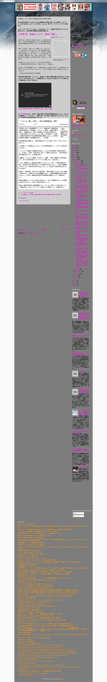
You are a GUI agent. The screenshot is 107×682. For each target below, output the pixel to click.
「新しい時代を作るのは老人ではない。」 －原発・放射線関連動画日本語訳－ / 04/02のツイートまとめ (45, 578)
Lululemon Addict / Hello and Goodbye (28, 659)
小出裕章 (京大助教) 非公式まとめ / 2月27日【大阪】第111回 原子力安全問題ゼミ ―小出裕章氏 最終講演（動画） (46, 625)
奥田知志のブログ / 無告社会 (25, 639)
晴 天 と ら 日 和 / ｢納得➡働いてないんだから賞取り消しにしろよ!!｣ (35, 535)
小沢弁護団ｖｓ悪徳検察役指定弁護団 (81, 235)
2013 (75, 157)
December (78, 161)
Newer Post (22, 229)
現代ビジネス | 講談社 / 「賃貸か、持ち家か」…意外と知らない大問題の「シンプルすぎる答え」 (42, 570)
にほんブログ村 (76, 47)
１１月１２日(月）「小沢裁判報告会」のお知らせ (82, 249)
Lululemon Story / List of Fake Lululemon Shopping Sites (33, 673)
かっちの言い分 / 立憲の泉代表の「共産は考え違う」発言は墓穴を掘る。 (36, 586)
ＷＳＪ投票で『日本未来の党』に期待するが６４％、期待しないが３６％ (81, 181)
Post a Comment (24, 200)
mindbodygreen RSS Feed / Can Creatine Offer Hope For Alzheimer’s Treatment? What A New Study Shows (46, 651)
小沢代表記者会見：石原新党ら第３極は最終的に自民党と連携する (81, 257)
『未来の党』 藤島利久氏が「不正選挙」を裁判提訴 (80, 432)
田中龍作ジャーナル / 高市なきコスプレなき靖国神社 (31, 544)
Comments (77, 516)
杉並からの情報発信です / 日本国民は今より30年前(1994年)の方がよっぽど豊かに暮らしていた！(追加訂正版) (45, 572)
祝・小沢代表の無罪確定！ (81, 214)
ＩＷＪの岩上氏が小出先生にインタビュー (81, 173)
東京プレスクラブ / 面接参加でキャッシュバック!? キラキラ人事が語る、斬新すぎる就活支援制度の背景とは (45, 623)
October (77, 269)
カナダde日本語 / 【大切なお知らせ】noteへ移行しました (32, 554)
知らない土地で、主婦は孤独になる (26, 524)
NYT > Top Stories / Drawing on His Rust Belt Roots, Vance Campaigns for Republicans (41, 645)
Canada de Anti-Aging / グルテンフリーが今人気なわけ (32, 604)
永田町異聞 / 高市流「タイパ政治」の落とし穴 (29, 550)
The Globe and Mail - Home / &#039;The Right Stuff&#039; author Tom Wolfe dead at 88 (41, 665)
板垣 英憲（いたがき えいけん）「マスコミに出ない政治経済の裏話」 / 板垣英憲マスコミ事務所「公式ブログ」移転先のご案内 (49, 562)
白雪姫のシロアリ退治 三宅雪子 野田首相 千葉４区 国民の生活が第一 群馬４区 (41, 194)
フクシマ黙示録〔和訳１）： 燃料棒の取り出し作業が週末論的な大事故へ (84, 412)
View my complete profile (79, 135)
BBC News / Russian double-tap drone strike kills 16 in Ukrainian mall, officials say (40, 647)
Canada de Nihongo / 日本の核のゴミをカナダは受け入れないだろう (35, 588)
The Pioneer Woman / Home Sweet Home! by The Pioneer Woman (35, 661)
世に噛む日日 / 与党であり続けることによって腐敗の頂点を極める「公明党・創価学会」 (40, 617)
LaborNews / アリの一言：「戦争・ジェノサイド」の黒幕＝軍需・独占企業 (37, 560)
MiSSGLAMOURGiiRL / (24, 669)
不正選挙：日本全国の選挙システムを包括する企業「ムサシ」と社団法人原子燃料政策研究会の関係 (80, 317)
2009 (75, 282)
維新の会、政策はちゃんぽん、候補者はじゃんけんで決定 (81, 197)
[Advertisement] (43, 216)
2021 (75, 146)
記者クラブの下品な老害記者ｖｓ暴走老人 (81, 166)
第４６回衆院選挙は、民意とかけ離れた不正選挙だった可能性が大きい (80, 451)
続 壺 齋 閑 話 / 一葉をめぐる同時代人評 (28, 564)
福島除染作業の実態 (84, 467)
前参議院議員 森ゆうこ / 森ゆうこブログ (28, 566)
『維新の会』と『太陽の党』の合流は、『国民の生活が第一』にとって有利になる (81, 223)
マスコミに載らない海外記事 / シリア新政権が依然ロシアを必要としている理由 (37, 531)
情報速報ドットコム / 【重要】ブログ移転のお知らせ (31, 612)
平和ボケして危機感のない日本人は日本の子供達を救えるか (81, 265)
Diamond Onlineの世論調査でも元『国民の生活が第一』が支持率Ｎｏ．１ (81, 187)
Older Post (65, 229)
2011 (75, 280)
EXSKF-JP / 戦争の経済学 (24, 632)
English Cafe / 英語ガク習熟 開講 (26, 598)
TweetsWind (83, 97)
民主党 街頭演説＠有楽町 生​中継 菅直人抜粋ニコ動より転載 (35, 108)
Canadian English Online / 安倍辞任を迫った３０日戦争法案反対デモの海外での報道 (39, 671)
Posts (76, 513)
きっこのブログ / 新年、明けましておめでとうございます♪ (32, 558)
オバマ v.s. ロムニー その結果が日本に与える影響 (82, 261)
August (77, 273)
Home (43, 229)
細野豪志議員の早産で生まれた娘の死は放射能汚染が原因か (80, 354)
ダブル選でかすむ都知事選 (81, 200)
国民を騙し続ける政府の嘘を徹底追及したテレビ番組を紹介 (84, 391)
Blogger (63, 678)
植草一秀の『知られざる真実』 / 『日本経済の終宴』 (31, 537)
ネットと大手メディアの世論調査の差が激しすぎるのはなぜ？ (81, 192)
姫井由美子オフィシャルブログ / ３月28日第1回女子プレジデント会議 (35, 616)
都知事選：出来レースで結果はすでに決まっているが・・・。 (80, 336)
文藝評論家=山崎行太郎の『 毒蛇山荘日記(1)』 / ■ (30, 609)
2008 (75, 285)
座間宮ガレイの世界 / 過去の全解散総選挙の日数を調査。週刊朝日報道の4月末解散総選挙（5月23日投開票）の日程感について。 (50, 590)
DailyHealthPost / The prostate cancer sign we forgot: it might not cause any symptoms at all (43, 655)
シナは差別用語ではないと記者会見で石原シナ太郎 (81, 203)
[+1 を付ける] (50, 124)
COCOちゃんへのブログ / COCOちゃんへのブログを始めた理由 (34, 637)
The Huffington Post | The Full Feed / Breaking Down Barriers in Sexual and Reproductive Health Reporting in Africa (49, 667)
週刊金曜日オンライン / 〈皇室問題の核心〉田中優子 (31, 542)
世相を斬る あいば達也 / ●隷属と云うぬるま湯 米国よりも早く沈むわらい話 (37, 606)
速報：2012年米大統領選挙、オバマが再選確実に (81, 252)
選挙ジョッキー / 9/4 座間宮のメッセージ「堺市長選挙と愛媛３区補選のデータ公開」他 (40, 613)
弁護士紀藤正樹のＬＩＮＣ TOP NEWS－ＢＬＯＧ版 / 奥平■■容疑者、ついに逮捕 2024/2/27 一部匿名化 (44, 574)
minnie (75, 133)
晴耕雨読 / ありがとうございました (26, 582)
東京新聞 (23, 114)
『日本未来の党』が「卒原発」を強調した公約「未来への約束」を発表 (84, 294)
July (76, 275)
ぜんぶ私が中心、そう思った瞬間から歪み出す (29, 643)
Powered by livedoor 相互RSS (26, 641)
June (76, 278)
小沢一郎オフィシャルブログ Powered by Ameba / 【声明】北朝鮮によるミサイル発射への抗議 (41, 619)
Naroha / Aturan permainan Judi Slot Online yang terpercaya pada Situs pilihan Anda (40, 600)
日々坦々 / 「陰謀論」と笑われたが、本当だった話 (30, 552)
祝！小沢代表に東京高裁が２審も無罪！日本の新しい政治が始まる (81, 240)
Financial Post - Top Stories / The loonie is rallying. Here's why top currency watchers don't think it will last (46, 649)
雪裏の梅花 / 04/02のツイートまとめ (27, 576)
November (78, 163)
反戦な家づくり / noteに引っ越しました (28, 556)
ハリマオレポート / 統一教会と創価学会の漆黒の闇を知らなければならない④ (37, 580)
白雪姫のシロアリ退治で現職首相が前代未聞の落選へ (81, 218)
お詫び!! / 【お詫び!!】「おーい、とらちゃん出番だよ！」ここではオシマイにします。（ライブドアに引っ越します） (47, 594)
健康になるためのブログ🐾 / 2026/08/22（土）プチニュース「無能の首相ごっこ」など (39, 533)
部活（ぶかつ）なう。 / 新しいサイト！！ (28, 621)
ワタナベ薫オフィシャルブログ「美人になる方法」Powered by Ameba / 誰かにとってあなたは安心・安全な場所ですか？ (48, 653)
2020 (75, 148)
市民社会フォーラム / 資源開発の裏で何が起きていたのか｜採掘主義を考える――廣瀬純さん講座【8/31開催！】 (46, 529)
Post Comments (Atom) (31, 233)
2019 (75, 150)
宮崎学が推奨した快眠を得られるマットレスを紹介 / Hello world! (34, 602)
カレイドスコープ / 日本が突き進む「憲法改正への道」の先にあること (35, 584)
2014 (75, 154)
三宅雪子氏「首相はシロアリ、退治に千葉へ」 (38, 34)
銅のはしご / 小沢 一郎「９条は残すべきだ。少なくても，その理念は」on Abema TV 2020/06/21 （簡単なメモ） (46, 596)
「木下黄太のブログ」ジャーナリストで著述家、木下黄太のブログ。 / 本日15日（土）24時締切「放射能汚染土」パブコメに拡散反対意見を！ (53, 568)
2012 (75, 159)
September (78, 271)
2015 (75, 152)
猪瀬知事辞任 (82, 371)
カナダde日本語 (83, 106)
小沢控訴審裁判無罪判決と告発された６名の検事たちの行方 (81, 245)
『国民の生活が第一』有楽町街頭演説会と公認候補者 (81, 207)
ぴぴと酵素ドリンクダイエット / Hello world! (29, 608)
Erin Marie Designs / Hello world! (26, 663)
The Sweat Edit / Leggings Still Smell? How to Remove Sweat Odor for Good (38, 657)
